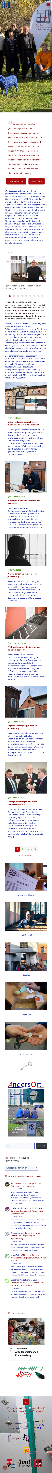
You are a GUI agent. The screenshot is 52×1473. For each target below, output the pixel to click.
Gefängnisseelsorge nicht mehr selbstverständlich (22, 803)
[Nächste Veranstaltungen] (43, 1364)
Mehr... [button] (44, 1109)
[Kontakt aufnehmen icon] (38, 1427)
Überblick (28, 1176)
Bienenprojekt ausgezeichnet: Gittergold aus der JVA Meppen (26, 1184)
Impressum (15, 1408)
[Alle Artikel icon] (43, 1424)
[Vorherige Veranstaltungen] (9, 1364)
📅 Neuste (9, 1176)
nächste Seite (25, 855)
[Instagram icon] (40, 1424)
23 (35, 849)
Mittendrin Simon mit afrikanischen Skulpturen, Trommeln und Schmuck (28, 1258)
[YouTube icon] (37, 1424)
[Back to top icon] (26, 1402)
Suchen (41, 1145)
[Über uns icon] (40, 1427)
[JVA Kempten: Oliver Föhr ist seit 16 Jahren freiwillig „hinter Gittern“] (28, 269)
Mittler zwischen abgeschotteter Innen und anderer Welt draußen (23, 423)
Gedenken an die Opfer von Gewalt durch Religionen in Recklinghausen (27, 1211)
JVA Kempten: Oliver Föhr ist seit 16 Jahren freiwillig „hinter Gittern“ (23, 287)
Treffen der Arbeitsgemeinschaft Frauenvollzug (26, 1352)
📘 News (28, 1411)
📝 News (18, 1176)
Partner (38, 1411)
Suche (21, 1411)
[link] (26, 1065)
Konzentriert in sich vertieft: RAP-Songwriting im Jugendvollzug (26, 1236)
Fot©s (25, 1408)
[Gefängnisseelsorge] (6, 4)
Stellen (38, 1176)
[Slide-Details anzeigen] (26, 1109)
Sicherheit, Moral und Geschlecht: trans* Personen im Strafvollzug (28, 1284)
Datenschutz (36, 1408)
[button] (5, 1468)
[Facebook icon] (34, 1424)
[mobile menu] (48, 4)
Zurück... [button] (8, 1109)
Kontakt (26, 1413)
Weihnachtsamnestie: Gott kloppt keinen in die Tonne (24, 648)
